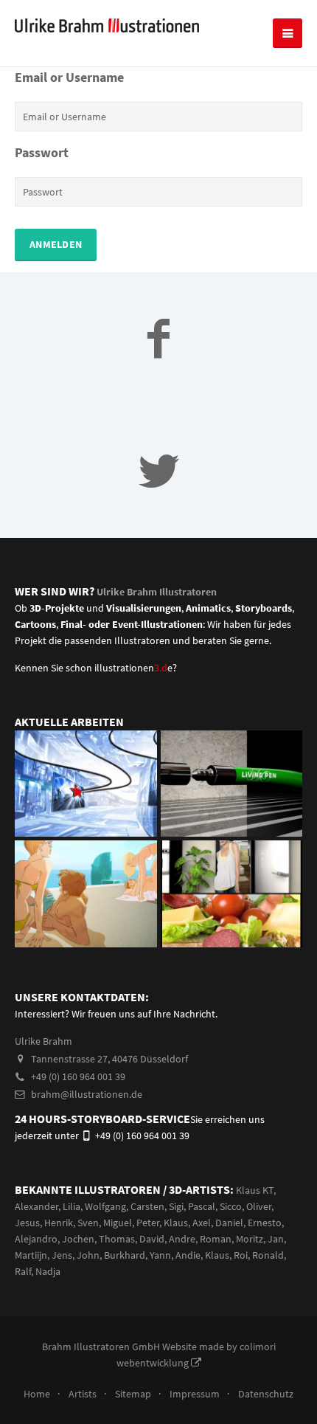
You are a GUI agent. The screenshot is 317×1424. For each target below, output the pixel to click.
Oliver (258, 1206)
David (151, 1238)
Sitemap (133, 1393)
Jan (276, 1238)
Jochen (78, 1238)
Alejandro (36, 1238)
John (88, 1255)
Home (37, 1393)
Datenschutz (265, 1393)
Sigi (176, 1206)
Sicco (231, 1206)
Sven (88, 1222)
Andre (182, 1238)
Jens (62, 1255)
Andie (188, 1255)
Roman (215, 1238)
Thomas (117, 1238)
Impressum (195, 1393)
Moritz (249, 1238)
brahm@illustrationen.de (85, 1094)
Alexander (36, 1206)
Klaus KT (255, 1190)
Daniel (229, 1222)
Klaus (176, 1222)
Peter (147, 1222)
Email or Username (69, 77)
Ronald (268, 1255)
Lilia (71, 1206)
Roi (241, 1255)
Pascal (201, 1206)
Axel (201, 1222)
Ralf (23, 1271)
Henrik (58, 1222)
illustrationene (133, 667)
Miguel (117, 1222)
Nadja (47, 1271)
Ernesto (265, 1222)
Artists (83, 1393)
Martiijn (31, 1255)
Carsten (147, 1206)
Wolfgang (105, 1206)
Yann (160, 1255)
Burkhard (124, 1255)
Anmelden (55, 244)
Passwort (42, 152)
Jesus (27, 1222)
